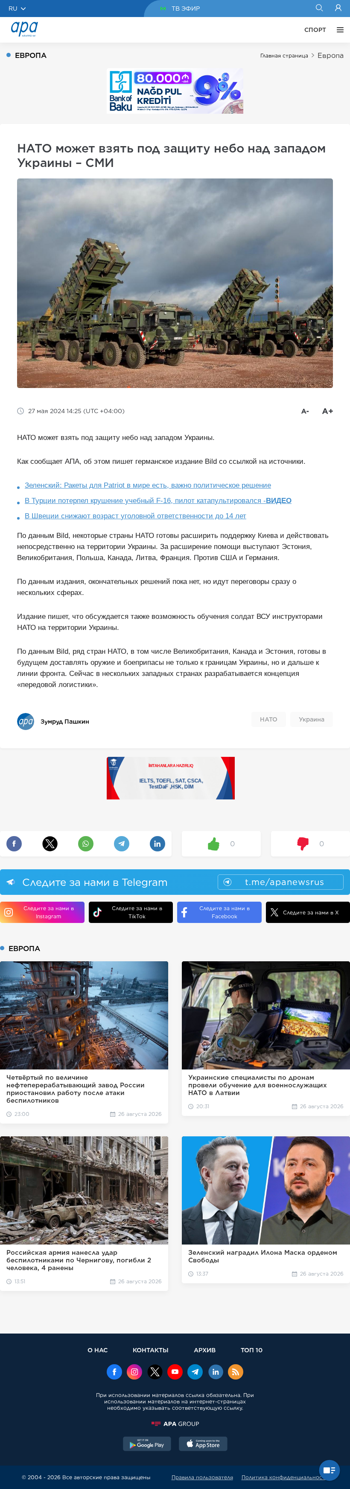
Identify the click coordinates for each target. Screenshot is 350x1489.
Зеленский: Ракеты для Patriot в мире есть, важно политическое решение (148, 485)
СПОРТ (315, 29)
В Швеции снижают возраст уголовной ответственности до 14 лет (135, 516)
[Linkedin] (215, 1372)
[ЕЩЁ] (338, 30)
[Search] (319, 8)
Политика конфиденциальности (285, 1477)
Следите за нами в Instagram (48, 912)
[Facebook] (114, 1372)
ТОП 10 (251, 1350)
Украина (311, 719)
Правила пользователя (202, 1477)
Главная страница (284, 55)
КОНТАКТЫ (151, 1350)
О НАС (98, 1350)
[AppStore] (203, 1445)
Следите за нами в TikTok (137, 912)
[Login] (338, 8)
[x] (155, 1372)
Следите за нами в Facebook (224, 912)
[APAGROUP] (175, 1424)
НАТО (268, 719)
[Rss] (235, 1372)
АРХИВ (205, 1350)
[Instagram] (134, 1372)
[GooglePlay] (147, 1445)
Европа (331, 56)
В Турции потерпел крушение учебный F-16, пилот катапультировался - (158, 501)
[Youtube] (175, 1372)
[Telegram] (195, 1372)
